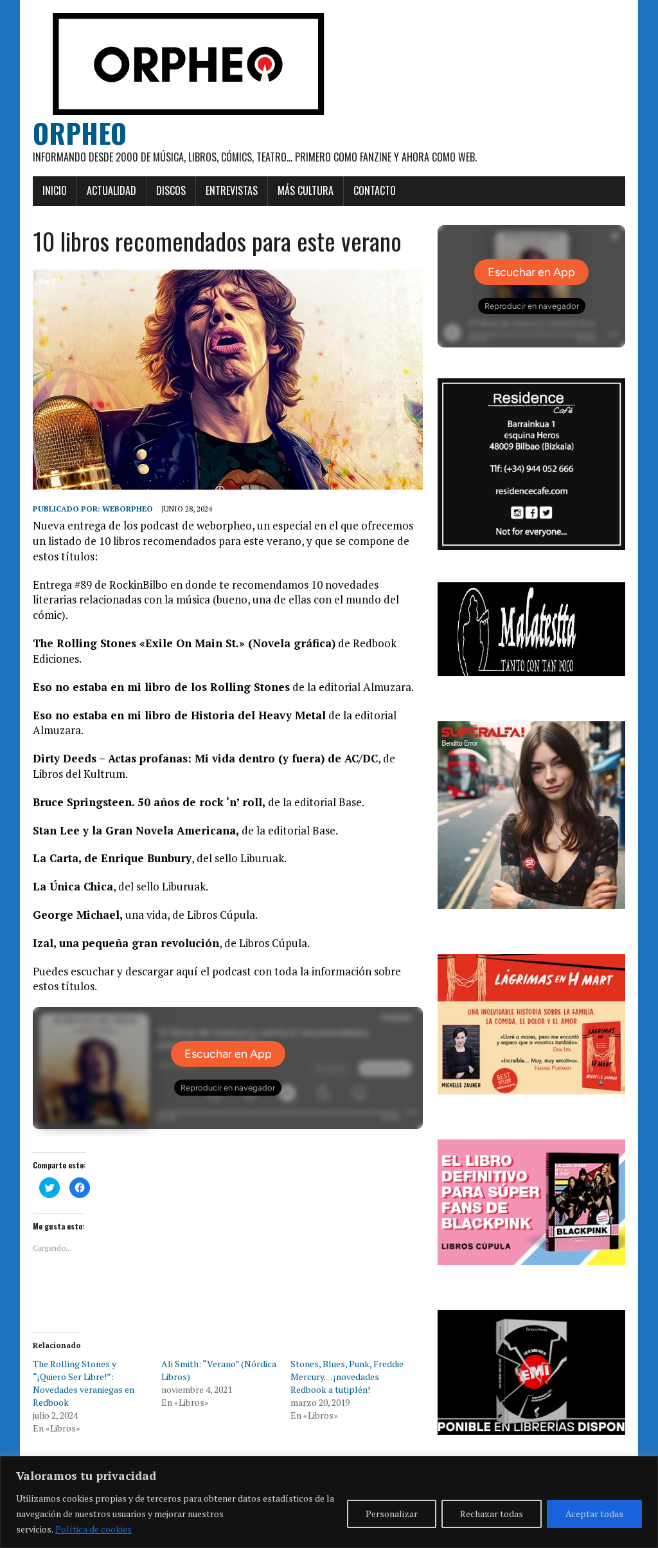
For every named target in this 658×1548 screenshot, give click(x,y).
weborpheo (127, 508)
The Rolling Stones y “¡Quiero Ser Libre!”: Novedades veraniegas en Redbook (83, 1383)
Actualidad (111, 190)
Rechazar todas (491, 1513)
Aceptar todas (594, 1513)
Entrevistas (232, 190)
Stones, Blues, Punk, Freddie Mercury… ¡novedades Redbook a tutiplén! (347, 1377)
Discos (171, 190)
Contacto (374, 190)
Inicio (54, 190)
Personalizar (392, 1513)
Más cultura (305, 190)
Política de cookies (93, 1529)
